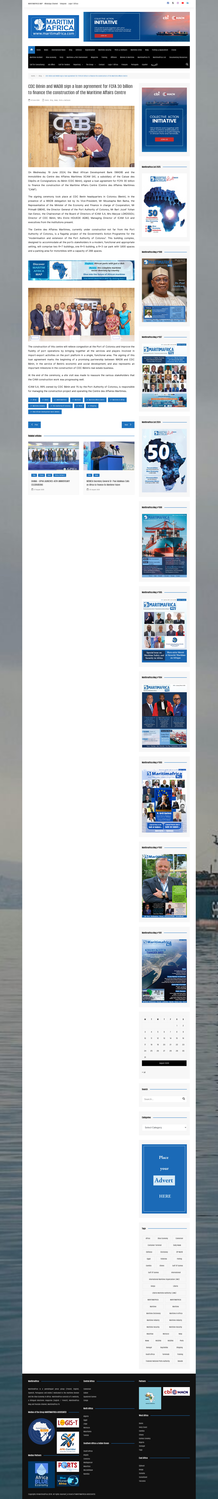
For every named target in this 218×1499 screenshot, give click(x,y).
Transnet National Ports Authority (158, 1361)
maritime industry (39, 406)
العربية (154, 64)
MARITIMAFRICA (61, 399)
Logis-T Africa (73, 3)
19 (158, 1044)
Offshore (114, 57)
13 (164, 1038)
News (46, 49)
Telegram (63, 3)
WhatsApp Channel (51, 3)
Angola (85, 1454)
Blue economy (51, 57)
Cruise (173, 49)
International (176, 1272)
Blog (70, 49)
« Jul (143, 1072)
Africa (34, 399)
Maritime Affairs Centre (96, 399)
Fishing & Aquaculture (160, 49)
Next (126, 424)
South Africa (150, 1354)
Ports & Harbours (121, 49)
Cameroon (179, 1238)
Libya (85, 1423)
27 (164, 1050)
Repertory (77, 64)
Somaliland (143, 1477)
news (147, 1340)
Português (135, 64)
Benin (47, 100)
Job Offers (51, 64)
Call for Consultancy (37, 64)
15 (177, 1038)
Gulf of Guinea (177, 1265)
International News (59, 49)
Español (145, 64)
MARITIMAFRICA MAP (35, 3)
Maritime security (104, 49)
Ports (80, 406)
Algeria (86, 1416)
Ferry (61, 57)
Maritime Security (153, 1327)
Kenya (153, 1286)
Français (124, 64)
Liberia (175, 1286)
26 (158, 1050)
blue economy (163, 1238)
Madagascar (88, 1462)
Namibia (86, 1473)
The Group (89, 64)
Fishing (179, 1258)
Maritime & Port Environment (77, 57)
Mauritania (87, 1431)
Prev (36, 424)
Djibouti (142, 1465)
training (180, 1354)
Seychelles (164, 1347)
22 (177, 1044)
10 (145, 1038)
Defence (79, 49)
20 (164, 1044)
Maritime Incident (36, 57)
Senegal (149, 1347)
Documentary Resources (178, 57)
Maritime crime (136, 49)
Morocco (166, 1333)
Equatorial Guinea (89, 1396)
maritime (78, 399)
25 (151, 1050)
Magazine (94, 57)
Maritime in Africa (118, 399)
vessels (180, 1361)
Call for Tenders (64, 64)
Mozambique (88, 1470)
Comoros (86, 1458)
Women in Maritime (127, 57)
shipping (93, 406)
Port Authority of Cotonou (61, 406)
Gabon (85, 1392)
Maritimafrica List (159, 57)
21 (170, 1044)
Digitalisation (90, 49)
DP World (179, 1252)
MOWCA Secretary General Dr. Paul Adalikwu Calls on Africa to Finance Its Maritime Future (108, 482)
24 (145, 1050)
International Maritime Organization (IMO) (164, 1279)
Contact (102, 64)
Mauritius (150, 1333)
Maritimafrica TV (143, 57)
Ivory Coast (143, 1427)
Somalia (142, 1473)
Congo (85, 1400)
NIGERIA (158, 1340)
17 (145, 1044)
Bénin (46, 399)
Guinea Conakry (144, 1438)
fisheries (164, 1258)
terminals (165, 1354)
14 (170, 1038)
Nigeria (141, 1442)
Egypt (149, 1258)
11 (151, 1038)
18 (151, 1044)
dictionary (164, 1252)
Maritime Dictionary (153, 1313)
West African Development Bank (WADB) (46, 411)
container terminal (154, 1245)
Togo (140, 1449)
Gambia (148, 1265)
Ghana (41, 475)
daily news (177, 1245)
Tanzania (142, 1481)
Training (104, 57)
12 (158, 1038)
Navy (147, 49)
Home (38, 49)
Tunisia (86, 1435)
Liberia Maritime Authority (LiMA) (164, 1292)
